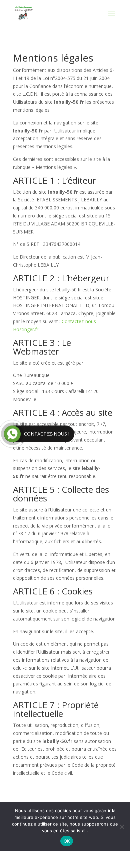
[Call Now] (12, 434)
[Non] (121, 826)
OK (67, 841)
